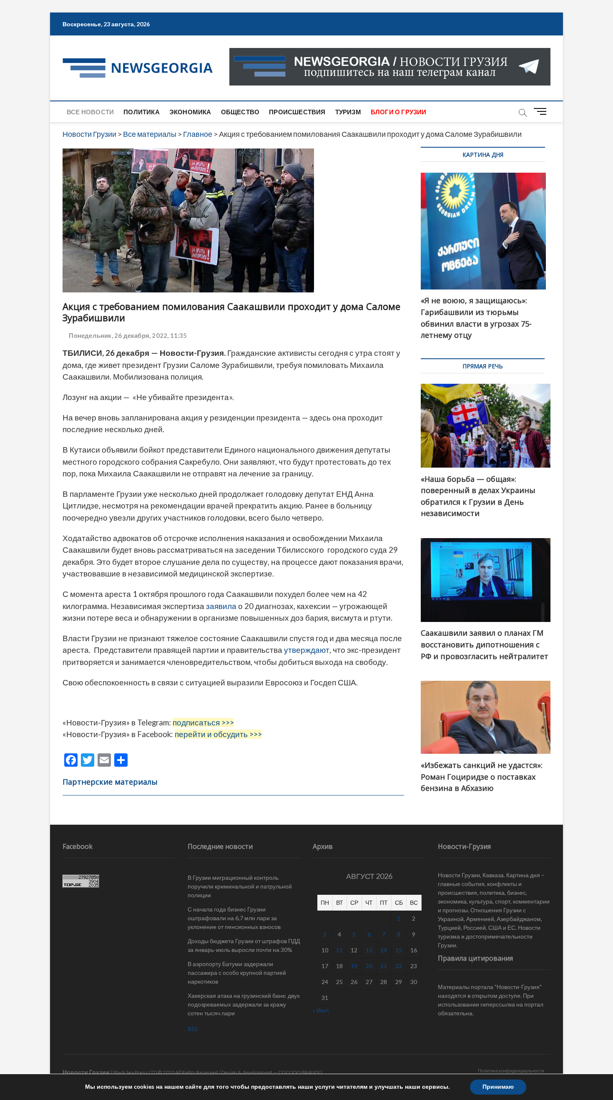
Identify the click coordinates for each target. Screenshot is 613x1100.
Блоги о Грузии (399, 112)
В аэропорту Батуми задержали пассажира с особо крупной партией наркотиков (237, 972)
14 (383, 950)
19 (354, 965)
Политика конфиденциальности (511, 1070)
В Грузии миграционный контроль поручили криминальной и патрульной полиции (240, 886)
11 (339, 950)
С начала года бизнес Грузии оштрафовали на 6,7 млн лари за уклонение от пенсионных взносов (234, 918)
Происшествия (297, 112)
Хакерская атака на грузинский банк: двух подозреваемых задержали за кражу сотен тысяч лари (244, 1004)
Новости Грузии (86, 1071)
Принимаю (498, 1087)
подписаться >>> (203, 722)
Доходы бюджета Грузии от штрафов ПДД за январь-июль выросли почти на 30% (244, 945)
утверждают (306, 649)
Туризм (348, 112)
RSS (193, 1028)
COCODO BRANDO (300, 1072)
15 (398, 950)
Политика (141, 112)
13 (369, 950)
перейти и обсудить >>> (218, 734)
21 (383, 965)
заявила (220, 606)
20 (369, 965)
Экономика (190, 112)
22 (398, 965)
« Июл (321, 1010)
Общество (240, 112)
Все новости (90, 112)
